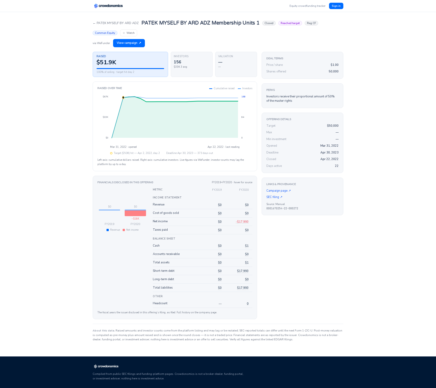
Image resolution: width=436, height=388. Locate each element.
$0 (220, 205)
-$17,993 (242, 222)
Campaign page (278, 191)
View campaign (129, 43)
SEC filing (274, 197)
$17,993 (243, 271)
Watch (129, 33)
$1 (247, 246)
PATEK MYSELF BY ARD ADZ (116, 23)
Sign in (336, 6)
